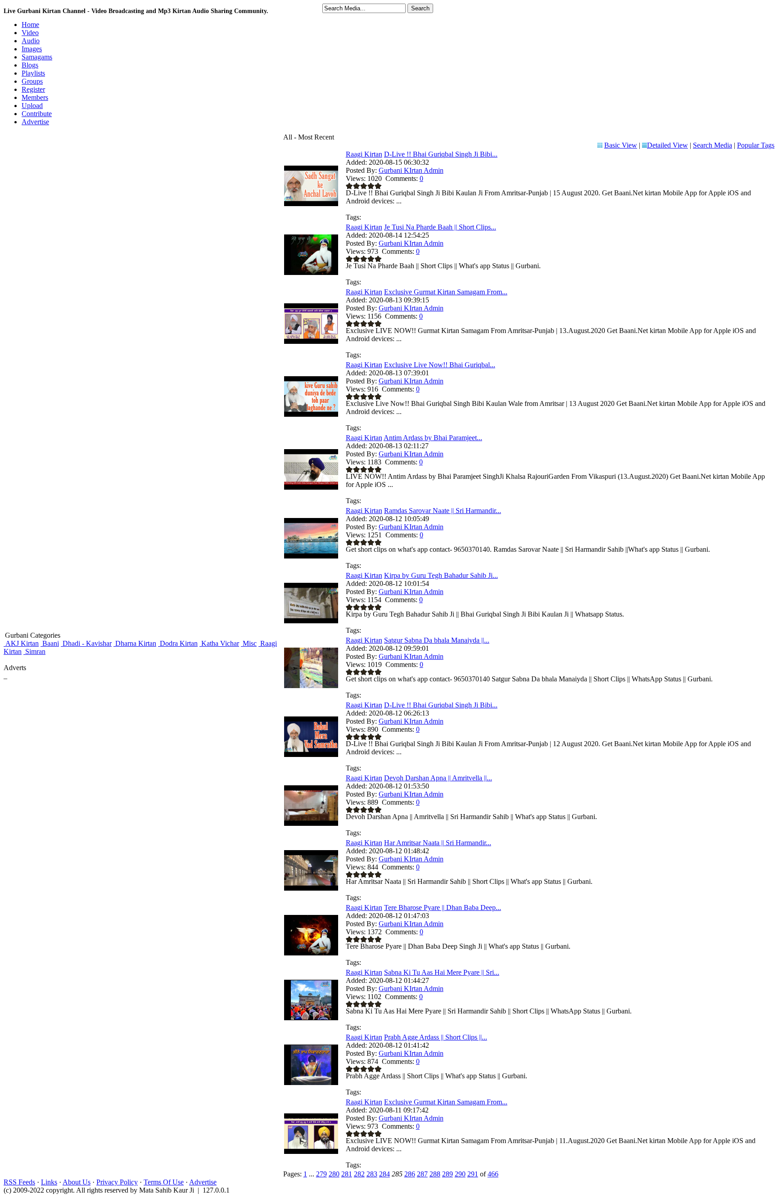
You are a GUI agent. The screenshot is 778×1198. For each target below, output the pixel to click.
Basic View (620, 145)
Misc (249, 643)
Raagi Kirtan (364, 154)
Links (49, 1182)
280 (334, 1174)
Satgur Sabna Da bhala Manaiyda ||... (436, 640)
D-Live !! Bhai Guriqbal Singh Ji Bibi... (441, 154)
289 (447, 1174)
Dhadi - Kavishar (86, 643)
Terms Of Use (164, 1182)
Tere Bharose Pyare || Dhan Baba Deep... (442, 907)
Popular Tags (755, 145)
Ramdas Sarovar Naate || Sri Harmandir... (442, 510)
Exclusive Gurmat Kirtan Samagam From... (445, 292)
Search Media (712, 145)
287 (422, 1174)
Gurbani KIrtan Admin (411, 170)
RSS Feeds (19, 1182)
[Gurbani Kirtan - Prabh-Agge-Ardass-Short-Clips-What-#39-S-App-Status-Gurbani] (311, 1082)
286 (409, 1174)
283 (371, 1174)
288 (435, 1174)
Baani (50, 643)
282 (359, 1174)
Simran (34, 651)
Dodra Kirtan (178, 643)
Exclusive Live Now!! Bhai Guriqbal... (439, 365)
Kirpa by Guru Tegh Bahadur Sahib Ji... (441, 575)
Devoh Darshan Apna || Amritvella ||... (438, 778)
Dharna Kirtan (134, 643)
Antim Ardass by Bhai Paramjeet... (433, 437)
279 (321, 1174)
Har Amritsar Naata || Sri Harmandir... (437, 843)
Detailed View (667, 145)
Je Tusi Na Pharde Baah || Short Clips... (440, 227)
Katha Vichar (219, 643)
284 (384, 1174)
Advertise (203, 1182)
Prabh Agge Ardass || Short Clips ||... (435, 1037)
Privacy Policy (117, 1182)
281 (346, 1174)
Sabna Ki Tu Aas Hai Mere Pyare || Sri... (441, 972)
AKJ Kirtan (21, 643)
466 (493, 1174)
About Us (76, 1182)
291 (472, 1174)
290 (460, 1174)
